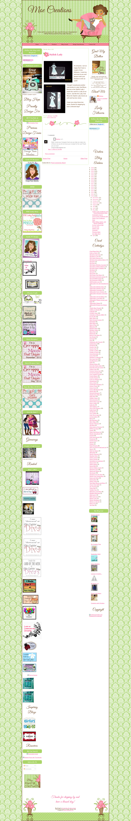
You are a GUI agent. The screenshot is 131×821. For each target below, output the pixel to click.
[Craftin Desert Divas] (32, 484)
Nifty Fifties (93, 422)
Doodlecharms (94, 360)
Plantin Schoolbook (95, 434)
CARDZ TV (94, 524)
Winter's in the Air (94, 501)
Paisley (92, 430)
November (96, 199)
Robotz (92, 444)
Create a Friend (94, 352)
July (94, 206)
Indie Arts (92, 405)
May (94, 210)
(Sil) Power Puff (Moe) (96, 275)
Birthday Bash (93, 328)
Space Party (93, 462)
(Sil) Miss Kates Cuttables (97, 268)
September (96, 203)
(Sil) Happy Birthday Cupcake (98, 265)
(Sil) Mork (92, 270)
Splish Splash (93, 464)
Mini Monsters (93, 420)
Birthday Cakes (94, 330)
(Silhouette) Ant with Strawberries (99, 283)
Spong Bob (93, 466)
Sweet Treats (93, 481)
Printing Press (93, 440)
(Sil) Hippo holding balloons (97, 266)
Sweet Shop (93, 479)
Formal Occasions (95, 372)
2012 (92, 192)
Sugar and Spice (94, 478)
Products (54, 44)
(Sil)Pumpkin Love (95, 282)
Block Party (93, 332)
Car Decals (93, 337)
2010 (92, 196)
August (95, 204)
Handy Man (93, 391)
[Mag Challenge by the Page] (32, 288)
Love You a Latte (94, 415)
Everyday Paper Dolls (96, 366)
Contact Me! (92, 44)
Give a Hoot (93, 383)
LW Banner (93, 411)
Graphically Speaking (96, 384)
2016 (92, 185)
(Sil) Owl (92, 271)
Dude (91, 362)
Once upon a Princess (96, 427)
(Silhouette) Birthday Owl (97, 288)
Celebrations (93, 343)
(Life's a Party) (94, 253)
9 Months (92, 311)
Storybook (92, 473)
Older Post (84, 158)
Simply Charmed (94, 454)
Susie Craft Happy (96, 593)
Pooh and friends (94, 437)
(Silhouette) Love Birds (96, 298)
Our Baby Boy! (96, 234)
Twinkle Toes (93, 490)
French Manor (94, 376)
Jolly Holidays (93, 406)
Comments (28, 769)
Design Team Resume (78, 44)
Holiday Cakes (94, 398)
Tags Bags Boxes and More (97, 483)
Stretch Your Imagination (96, 476)
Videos (45, 44)
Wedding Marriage (95, 493)
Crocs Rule (93, 355)
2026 (92, 168)
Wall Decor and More (95, 491)
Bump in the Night (95, 335)
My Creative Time (96, 544)
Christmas (92, 345)
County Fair (93, 349)
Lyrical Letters (93, 417)
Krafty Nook (93, 410)
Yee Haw (92, 505)
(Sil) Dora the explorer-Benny (98, 260)
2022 (92, 175)
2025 (92, 169)
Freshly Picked (94, 377)
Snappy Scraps (95, 515)
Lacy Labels (93, 413)
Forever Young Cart (51, 117)
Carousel (92, 338)
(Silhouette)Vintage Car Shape (98, 305)
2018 (92, 182)
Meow (91, 418)
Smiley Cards (93, 457)
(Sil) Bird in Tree (94, 256)
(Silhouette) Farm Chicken (97, 292)
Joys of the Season (95, 408)
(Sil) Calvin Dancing (95, 258)
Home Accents (94, 400)
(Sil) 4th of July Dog (95, 254)
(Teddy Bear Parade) (95, 308)
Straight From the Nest (96, 474)
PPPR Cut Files (94, 428)
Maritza (58, 139)
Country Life (93, 347)
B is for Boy (93, 316)
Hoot (93, 220)
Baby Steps (93, 318)
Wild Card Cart (94, 496)
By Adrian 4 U (95, 583)
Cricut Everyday (94, 354)
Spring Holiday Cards (96, 468)
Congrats (94, 230)
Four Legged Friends (96, 374)
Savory (91, 449)
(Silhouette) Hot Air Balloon (97, 296)
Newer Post (46, 158)
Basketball (92, 321)
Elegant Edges (94, 364)
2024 (92, 171)
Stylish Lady (95, 228)
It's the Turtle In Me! (98, 225)
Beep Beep (93, 323)
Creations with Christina (97, 603)
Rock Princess (94, 445)
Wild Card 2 (93, 495)
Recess (92, 442)
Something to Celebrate (96, 461)
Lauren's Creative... (96, 573)
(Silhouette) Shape (95, 303)
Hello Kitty (92, 396)
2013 (92, 190)
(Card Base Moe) (94, 251)
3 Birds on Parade (95, 309)
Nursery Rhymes (94, 423)
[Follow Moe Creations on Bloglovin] (30, 56)
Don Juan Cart (94, 359)
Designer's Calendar (95, 357)
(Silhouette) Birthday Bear (97, 286)
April (94, 235)
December (96, 197)
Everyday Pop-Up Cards (96, 367)
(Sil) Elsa (92, 263)
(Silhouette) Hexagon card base (98, 293)
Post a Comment (50, 153)
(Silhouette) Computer (96, 290)
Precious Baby (96, 232)
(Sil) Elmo (92, 261)
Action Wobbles (95, 564)
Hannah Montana (94, 393)
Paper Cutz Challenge (98, 218)
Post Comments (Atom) (58, 163)
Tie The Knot (93, 486)
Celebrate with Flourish (96, 342)
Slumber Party (94, 456)
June (94, 208)
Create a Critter (94, 350)
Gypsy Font (93, 388)
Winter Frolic (93, 498)
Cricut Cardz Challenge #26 (100, 216)
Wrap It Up (93, 503)
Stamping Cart (94, 469)
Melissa (50, 115)
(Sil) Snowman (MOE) (96, 280)
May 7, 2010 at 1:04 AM (55, 149)
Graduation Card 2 (97, 215)
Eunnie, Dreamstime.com (68, 810)
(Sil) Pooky (93, 273)
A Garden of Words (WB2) (97, 315)
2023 (92, 173)
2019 (92, 180)
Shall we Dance (94, 451)
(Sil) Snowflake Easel (95, 278)
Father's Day (93, 369)
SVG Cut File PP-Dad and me (98, 447)
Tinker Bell (92, 488)
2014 (92, 189)
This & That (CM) (94, 484)
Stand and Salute (94, 471)
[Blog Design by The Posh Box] (32, 787)
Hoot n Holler (93, 403)
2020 (92, 178)
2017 (92, 183)
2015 (92, 187)
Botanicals (92, 333)
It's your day (95, 226)
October (95, 201)
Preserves (92, 439)
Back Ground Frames (96, 320)
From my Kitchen (94, 379)
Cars (91, 340)
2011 (92, 194)
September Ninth (96, 554)
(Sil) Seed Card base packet (97, 277)
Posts (26, 765)
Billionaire (92, 326)
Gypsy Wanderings (95, 389)
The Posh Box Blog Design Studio (69, 808)
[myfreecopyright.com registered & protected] (98, 616)
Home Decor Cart (94, 401)
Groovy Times (93, 386)
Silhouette (92, 452)
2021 (92, 176)
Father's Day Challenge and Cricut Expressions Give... (100, 212)
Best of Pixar (93, 325)
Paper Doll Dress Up (95, 432)
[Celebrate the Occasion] (30, 275)
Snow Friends (93, 459)
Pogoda (92, 435)
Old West (92, 425)
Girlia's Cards (95, 534)
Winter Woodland (94, 500)
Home (37, 44)
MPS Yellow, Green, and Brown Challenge (99, 222)
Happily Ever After (95, 394)
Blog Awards (64, 44)
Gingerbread (93, 381)
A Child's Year (93, 313)
